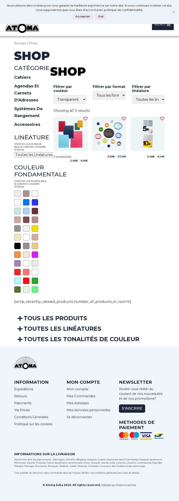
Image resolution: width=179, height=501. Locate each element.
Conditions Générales (31, 417)
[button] (85, 118)
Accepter (83, 16)
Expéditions (23, 389)
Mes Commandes (81, 396)
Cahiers (22, 77)
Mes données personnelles (88, 410)
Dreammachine (126, 485)
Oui (100, 16)
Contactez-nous (96, 466)
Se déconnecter (79, 417)
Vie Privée (22, 410)
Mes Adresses (78, 403)
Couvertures (62, 156)
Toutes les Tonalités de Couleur (81, 339)
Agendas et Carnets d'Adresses (26, 93)
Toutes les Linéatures (62, 328)
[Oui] (173, 12)
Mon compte (77, 389)
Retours (20, 396)
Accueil (20, 43)
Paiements (22, 403)
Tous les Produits (55, 318)
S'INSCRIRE (132, 408)
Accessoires (27, 124)
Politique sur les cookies (33, 424)
